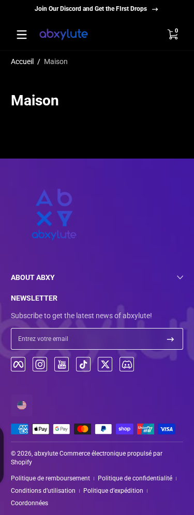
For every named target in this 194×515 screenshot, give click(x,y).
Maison (56, 61)
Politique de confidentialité (135, 478)
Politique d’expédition (113, 490)
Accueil (22, 61)
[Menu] (22, 34)
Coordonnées (29, 503)
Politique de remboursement (50, 478)
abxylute (46, 453)
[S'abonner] (170, 339)
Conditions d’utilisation (43, 490)
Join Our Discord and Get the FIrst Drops (91, 8)
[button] (172, 34)
